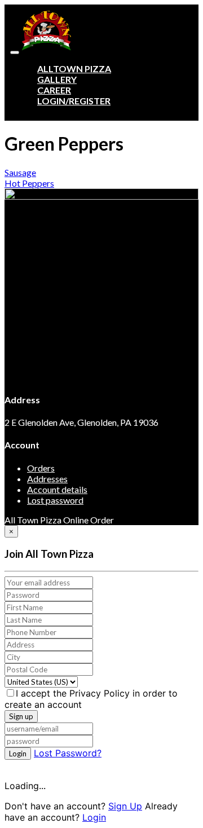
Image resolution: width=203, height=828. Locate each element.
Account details (57, 489)
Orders (41, 468)
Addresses (47, 478)
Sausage (20, 172)
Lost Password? (68, 753)
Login (18, 753)
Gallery (57, 79)
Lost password (55, 500)
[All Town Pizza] (46, 48)
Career (54, 90)
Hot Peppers (29, 183)
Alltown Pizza (74, 68)
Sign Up (125, 806)
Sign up (21, 716)
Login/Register (74, 100)
